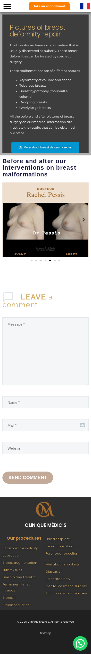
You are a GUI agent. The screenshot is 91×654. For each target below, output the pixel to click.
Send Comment (27, 477)
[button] (7, 6)
